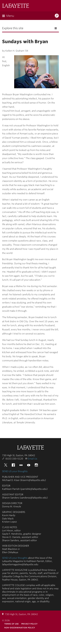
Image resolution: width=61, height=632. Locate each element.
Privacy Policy (29, 623)
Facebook (13, 465)
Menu (10, 16)
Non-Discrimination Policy (19, 627)
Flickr (21, 465)
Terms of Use (11, 623)
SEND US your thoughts (15, 471)
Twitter (5, 465)
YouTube (28, 465)
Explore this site (12, 28)
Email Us (32, 458)
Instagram (36, 465)
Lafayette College (30, 448)
